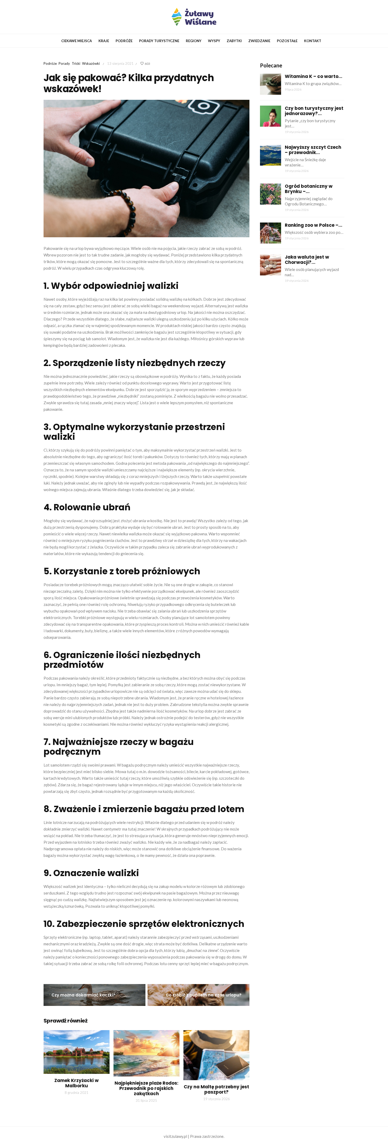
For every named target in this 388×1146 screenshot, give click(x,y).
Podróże (124, 41)
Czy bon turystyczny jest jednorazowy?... (314, 111)
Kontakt (312, 41)
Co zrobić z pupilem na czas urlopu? (204, 995)
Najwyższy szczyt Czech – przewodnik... (313, 150)
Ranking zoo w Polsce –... (313, 225)
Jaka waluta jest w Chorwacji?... (307, 259)
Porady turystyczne (159, 41)
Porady (64, 63)
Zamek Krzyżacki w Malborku (76, 1083)
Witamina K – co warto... (313, 76)
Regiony (193, 41)
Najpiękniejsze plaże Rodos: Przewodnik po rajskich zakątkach (146, 1088)
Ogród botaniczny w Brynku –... (309, 189)
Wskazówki (91, 63)
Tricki (76, 63)
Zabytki (234, 41)
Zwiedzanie (259, 41)
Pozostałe (287, 41)
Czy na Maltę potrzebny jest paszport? (216, 1089)
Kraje (103, 41)
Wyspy (214, 41)
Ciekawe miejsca (76, 41)
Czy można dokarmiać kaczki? (83, 995)
